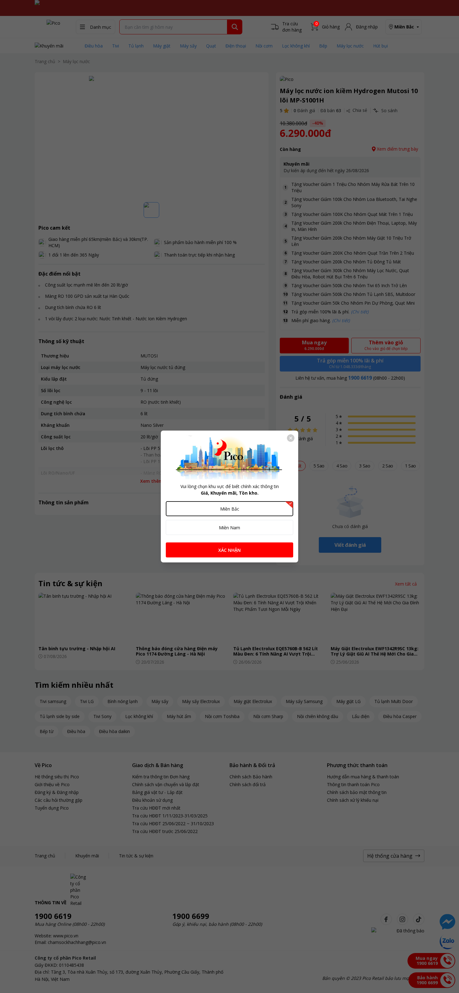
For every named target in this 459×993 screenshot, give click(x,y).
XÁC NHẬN (229, 550)
